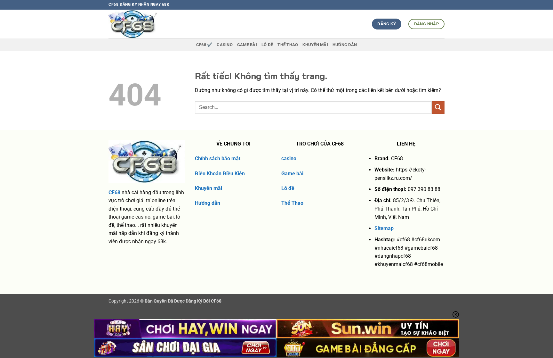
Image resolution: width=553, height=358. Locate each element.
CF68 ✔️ (204, 44)
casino (288, 158)
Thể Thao (292, 203)
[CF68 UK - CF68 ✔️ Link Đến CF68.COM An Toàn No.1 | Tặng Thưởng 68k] (145, 24)
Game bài (292, 174)
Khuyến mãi (208, 188)
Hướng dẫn (345, 44)
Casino (225, 44)
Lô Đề (267, 44)
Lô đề (287, 188)
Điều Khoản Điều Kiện (220, 174)
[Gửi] (438, 107)
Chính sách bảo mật (217, 158)
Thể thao (287, 44)
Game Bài (247, 44)
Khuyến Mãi (315, 44)
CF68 (114, 192)
